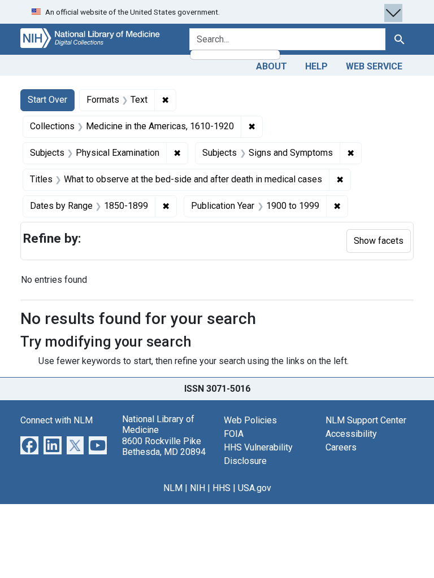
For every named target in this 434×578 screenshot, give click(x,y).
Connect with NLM (56, 420)
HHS (221, 488)
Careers (341, 447)
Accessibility (351, 433)
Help (316, 66)
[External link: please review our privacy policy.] (29, 444)
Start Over (47, 99)
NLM (173, 488)
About (271, 66)
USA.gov (254, 488)
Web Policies (250, 420)
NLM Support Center (366, 420)
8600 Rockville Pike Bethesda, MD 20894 (164, 446)
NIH (197, 488)
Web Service (374, 66)
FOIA (234, 433)
